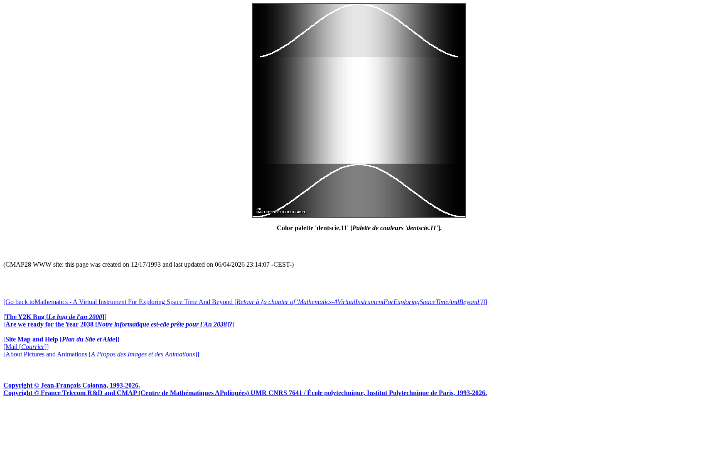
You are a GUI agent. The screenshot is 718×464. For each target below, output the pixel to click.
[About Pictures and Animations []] (101, 354)
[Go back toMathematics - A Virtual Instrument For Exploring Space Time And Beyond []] (245, 301)
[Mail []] (26, 346)
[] (54, 316)
